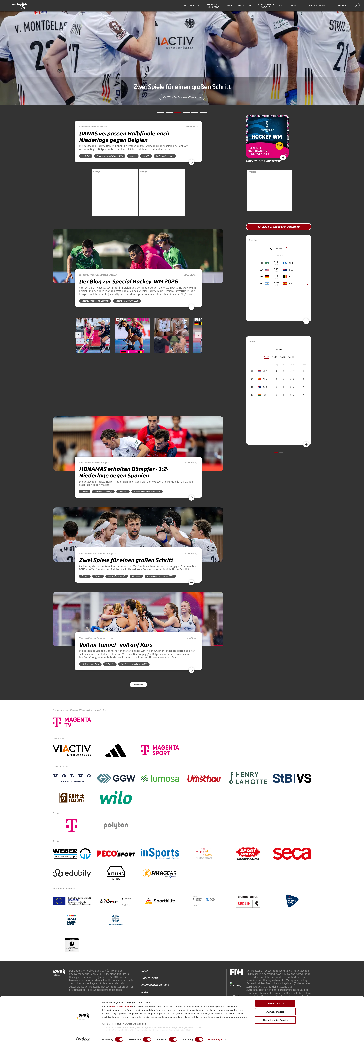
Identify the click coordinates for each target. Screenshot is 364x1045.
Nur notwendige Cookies (275, 1020)
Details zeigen (215, 1039)
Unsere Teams (244, 5)
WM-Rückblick (182, 97)
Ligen (144, 943)
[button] (93, 344)
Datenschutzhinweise (291, 973)
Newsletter (297, 5)
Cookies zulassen (275, 1003)
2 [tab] (167, 113)
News (229, 5)
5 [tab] (192, 113)
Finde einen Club (190, 5)
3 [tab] (175, 113)
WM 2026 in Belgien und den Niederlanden (278, 226)
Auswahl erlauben (275, 1011)
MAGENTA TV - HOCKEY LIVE (213, 5)
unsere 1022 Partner (121, 1007)
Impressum (268, 973)
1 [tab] (158, 113)
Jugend (282, 5)
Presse (145, 957)
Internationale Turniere (265, 5)
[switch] (147, 1039)
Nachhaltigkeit (150, 964)
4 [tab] (184, 113)
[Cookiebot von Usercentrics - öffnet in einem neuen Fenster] (83, 1039)
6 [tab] (201, 113)
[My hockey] (357, 5)
